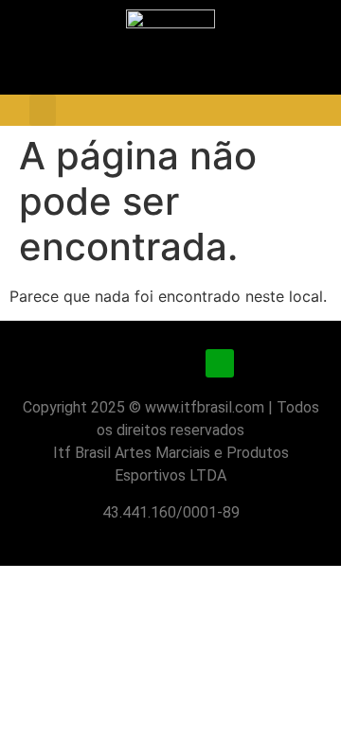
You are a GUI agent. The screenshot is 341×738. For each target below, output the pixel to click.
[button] (42, 110)
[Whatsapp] (220, 363)
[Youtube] (170, 363)
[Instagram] (121, 363)
